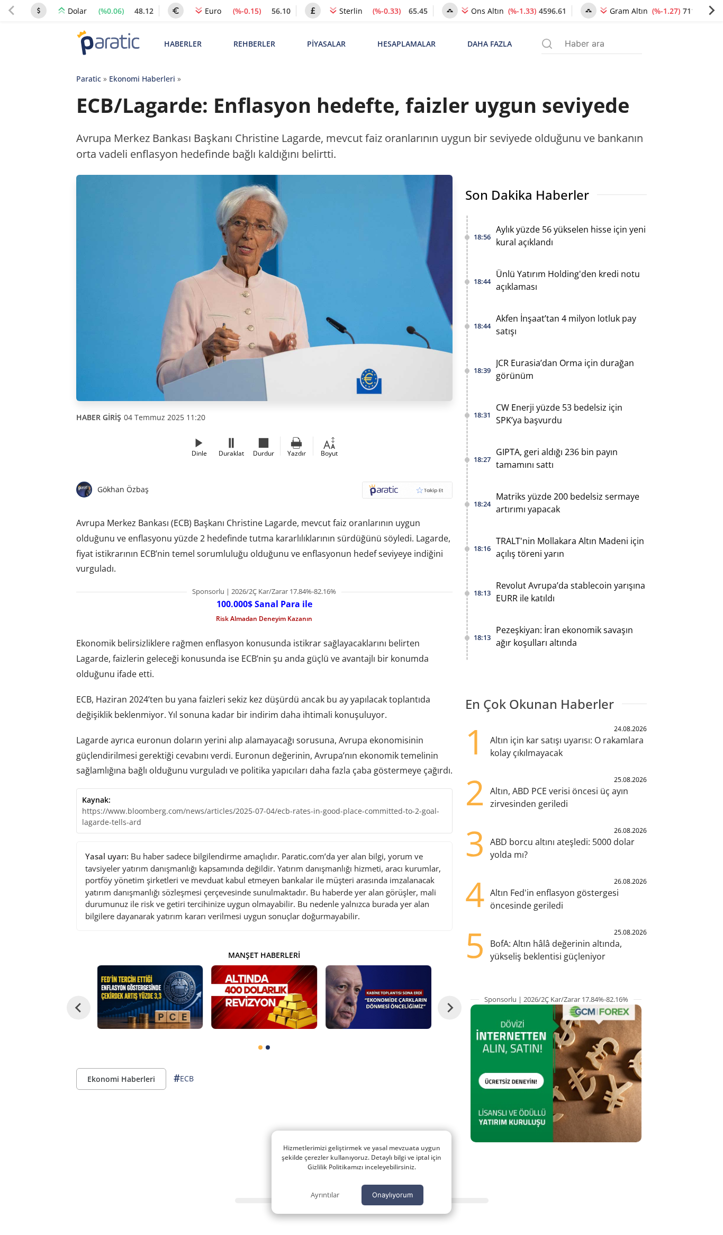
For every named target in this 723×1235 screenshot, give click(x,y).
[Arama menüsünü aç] (547, 44)
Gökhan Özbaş (123, 489)
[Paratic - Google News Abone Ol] (407, 493)
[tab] (260, 1047)
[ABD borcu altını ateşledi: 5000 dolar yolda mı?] (264, 997)
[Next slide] (711, 10)
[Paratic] (108, 43)
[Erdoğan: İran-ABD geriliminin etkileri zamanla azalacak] (378, 997)
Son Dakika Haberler (527, 194)
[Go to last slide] (79, 1007)
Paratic (88, 79)
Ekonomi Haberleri (142, 79)
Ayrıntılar (325, 1195)
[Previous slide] (11, 10)
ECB (184, 1078)
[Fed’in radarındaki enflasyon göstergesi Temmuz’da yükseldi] (150, 997)
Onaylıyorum (392, 1194)
